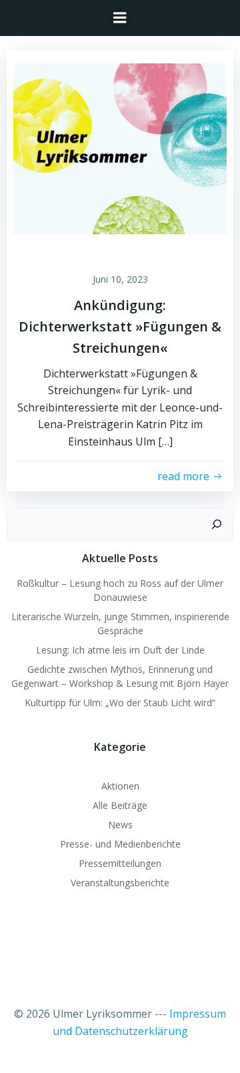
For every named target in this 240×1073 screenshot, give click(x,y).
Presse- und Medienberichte (120, 844)
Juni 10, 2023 (120, 279)
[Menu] (120, 18)
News (120, 824)
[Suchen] (217, 524)
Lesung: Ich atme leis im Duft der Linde (120, 650)
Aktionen (120, 786)
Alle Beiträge (120, 805)
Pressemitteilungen (120, 863)
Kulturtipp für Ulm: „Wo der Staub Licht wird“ (120, 702)
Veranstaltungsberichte (120, 882)
